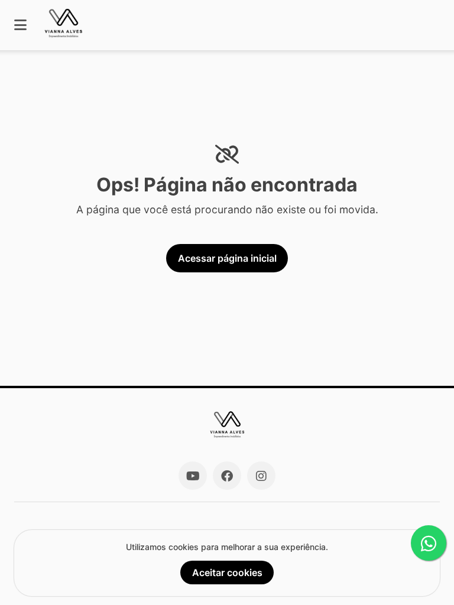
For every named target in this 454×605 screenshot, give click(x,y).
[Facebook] (227, 475)
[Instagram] (261, 475)
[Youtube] (193, 475)
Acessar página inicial (227, 258)
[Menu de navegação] (20, 25)
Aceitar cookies (227, 572)
